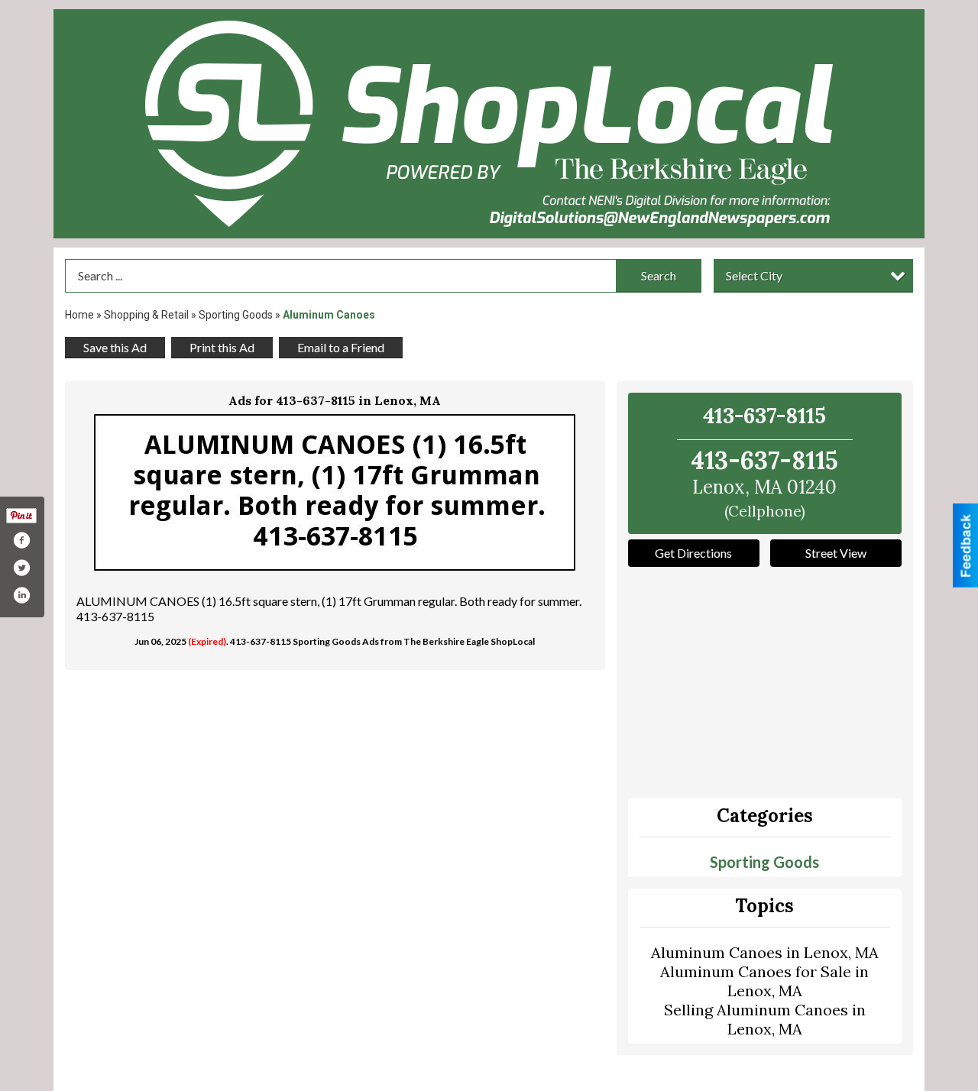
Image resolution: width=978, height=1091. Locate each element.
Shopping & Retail (146, 315)
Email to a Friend (340, 347)
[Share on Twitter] (21, 567)
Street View (835, 553)
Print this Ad (221, 347)
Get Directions (693, 553)
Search (658, 275)
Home (79, 315)
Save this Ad (115, 347)
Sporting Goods (236, 315)
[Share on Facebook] (21, 540)
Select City (754, 275)
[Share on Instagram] (21, 595)
